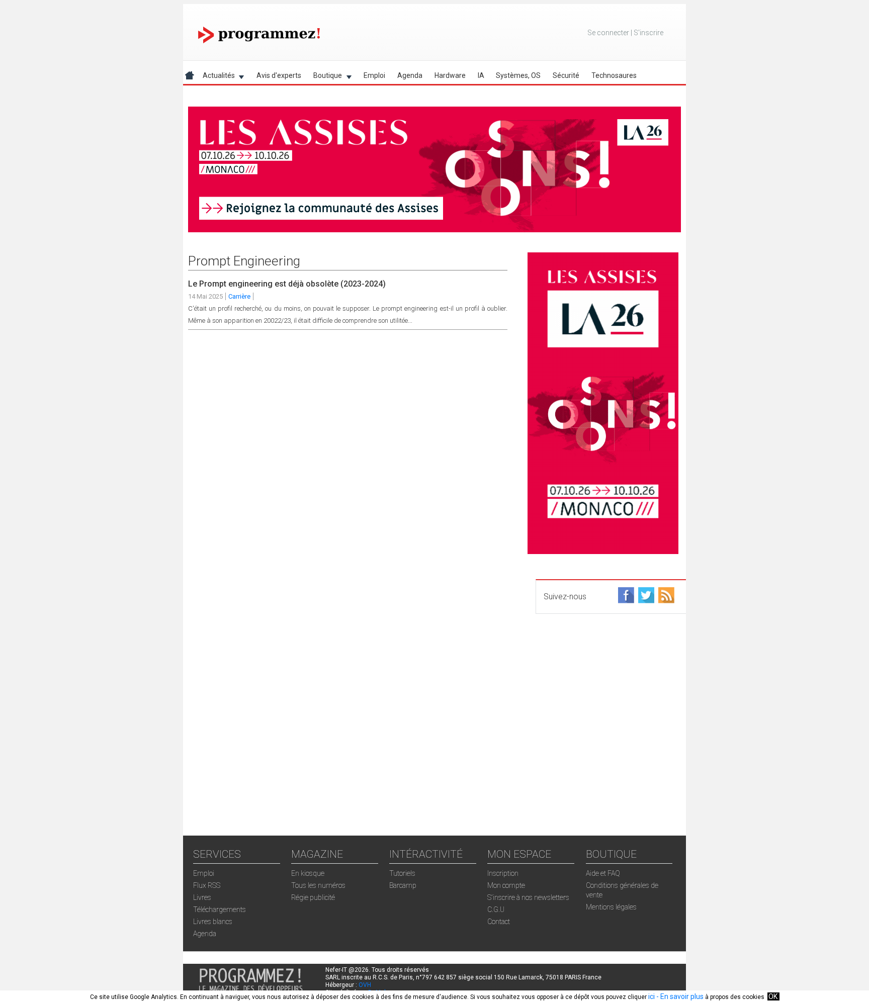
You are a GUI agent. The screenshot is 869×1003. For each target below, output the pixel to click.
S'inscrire (648, 33)
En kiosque (307, 873)
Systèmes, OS (518, 75)
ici (651, 996)
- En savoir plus (679, 996)
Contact (498, 922)
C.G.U (495, 909)
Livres (202, 897)
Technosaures (614, 75)
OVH (365, 984)
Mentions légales (611, 907)
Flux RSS (206, 885)
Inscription (502, 873)
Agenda (409, 75)
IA (481, 75)
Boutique (324, 77)
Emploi (374, 75)
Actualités (216, 77)
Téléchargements (219, 909)
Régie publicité (313, 897)
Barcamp (402, 885)
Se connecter (608, 33)
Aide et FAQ (603, 873)
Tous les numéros (318, 885)
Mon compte (506, 885)
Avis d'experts (278, 75)
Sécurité (566, 75)
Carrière (239, 296)
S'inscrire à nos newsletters (528, 897)
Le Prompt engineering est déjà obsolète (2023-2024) (287, 284)
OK (772, 996)
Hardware (450, 75)
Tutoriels (402, 873)
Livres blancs (212, 922)
